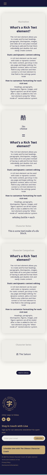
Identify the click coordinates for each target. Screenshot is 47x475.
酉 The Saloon (23, 354)
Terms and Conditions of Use (11, 459)
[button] (4, 3)
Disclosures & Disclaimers (10, 465)
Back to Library (24, 373)
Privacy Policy (6, 462)
